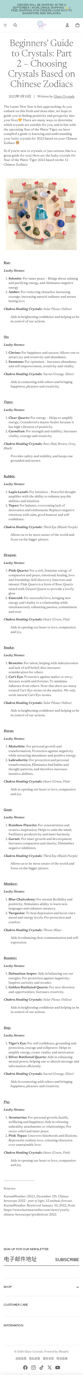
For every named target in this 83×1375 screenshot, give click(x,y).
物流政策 (62, 1359)
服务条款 (48, 1359)
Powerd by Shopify (56, 1351)
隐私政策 (34, 1359)
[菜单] (5, 25)
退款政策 (21, 1359)
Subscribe (67, 1259)
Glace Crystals (64, 96)
